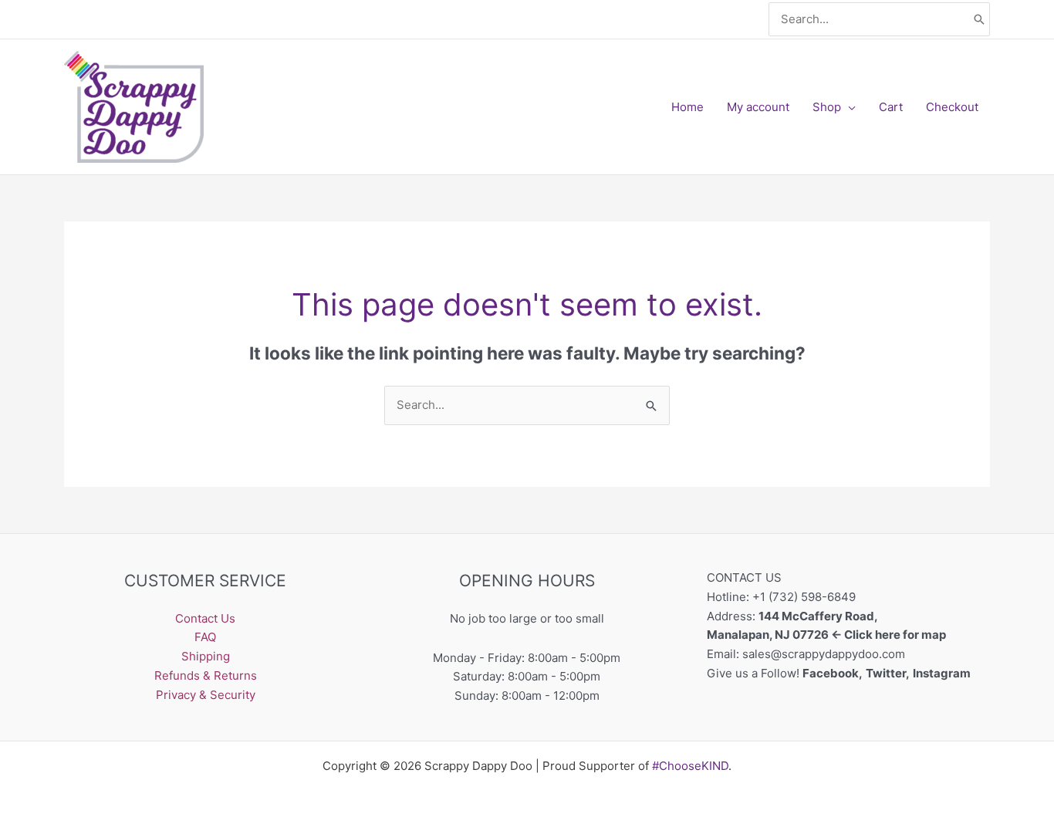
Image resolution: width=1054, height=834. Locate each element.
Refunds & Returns (205, 675)
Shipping (205, 656)
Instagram (943, 673)
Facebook (830, 673)
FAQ (205, 637)
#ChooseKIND (690, 765)
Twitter (886, 673)
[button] (848, 107)
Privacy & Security (205, 694)
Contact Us (205, 618)
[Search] (979, 19)
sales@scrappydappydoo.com (823, 654)
